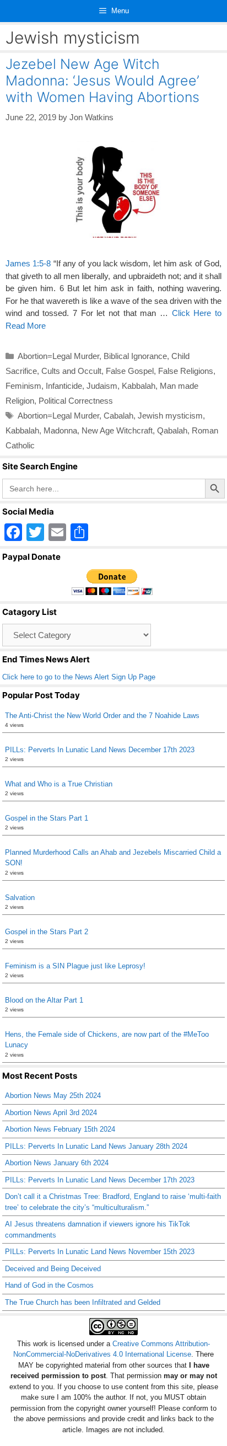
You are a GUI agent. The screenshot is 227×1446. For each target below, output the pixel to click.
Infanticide (64, 385)
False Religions (185, 371)
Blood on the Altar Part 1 (44, 1000)
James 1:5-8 (28, 263)
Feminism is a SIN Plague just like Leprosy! (75, 966)
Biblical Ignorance (135, 356)
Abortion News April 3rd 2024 (51, 1112)
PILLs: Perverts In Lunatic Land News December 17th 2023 (99, 750)
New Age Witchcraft (117, 430)
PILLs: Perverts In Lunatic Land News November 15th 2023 (99, 1251)
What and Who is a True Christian (58, 784)
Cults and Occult (71, 371)
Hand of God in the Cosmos (49, 1285)
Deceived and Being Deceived (53, 1269)
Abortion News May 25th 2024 (53, 1095)
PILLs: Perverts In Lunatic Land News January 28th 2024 (96, 1146)
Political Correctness (76, 400)
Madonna (60, 430)
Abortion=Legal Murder (58, 356)
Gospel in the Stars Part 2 (46, 932)
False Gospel (130, 371)
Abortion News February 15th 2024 (60, 1129)
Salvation (20, 897)
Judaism (102, 385)
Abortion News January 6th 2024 (57, 1163)
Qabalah (172, 430)
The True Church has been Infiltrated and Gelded (82, 1302)
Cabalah (118, 415)
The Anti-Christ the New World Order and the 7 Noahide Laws (102, 715)
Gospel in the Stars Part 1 (46, 818)
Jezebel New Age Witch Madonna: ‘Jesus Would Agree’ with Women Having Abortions (102, 80)
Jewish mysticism (170, 415)
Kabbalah (138, 385)
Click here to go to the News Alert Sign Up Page (78, 677)
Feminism (23, 385)
